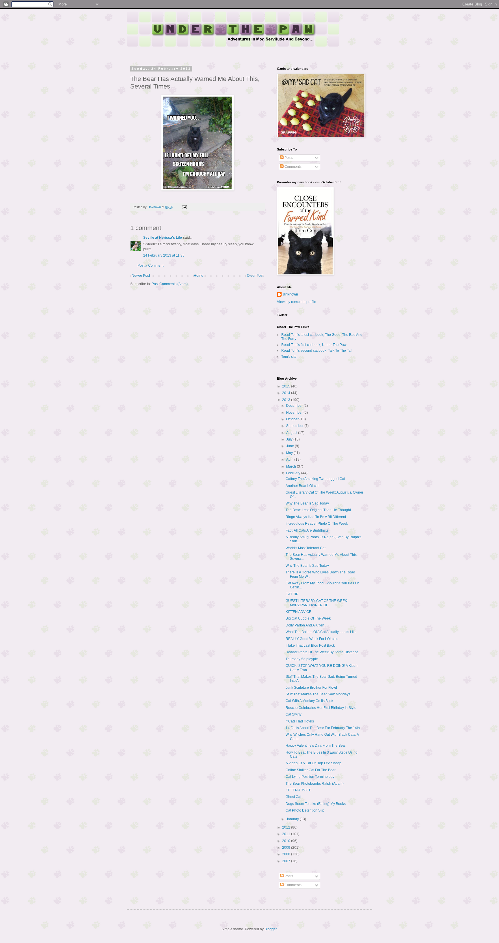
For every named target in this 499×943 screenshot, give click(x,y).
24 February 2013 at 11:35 (164, 255)
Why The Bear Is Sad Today (307, 503)
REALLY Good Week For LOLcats (312, 639)
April (290, 460)
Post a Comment (150, 265)
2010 (286, 841)
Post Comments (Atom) (170, 284)
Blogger (271, 929)
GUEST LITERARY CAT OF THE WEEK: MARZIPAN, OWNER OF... (317, 603)
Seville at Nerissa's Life (162, 238)
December (295, 406)
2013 (286, 400)
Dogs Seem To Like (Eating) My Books (316, 804)
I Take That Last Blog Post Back (310, 645)
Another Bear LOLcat (302, 486)
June (290, 446)
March (291, 466)
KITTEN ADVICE (298, 612)
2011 (286, 834)
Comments (292, 167)
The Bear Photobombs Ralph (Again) (315, 784)
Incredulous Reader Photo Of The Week (317, 524)
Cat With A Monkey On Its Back (309, 701)
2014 (286, 393)
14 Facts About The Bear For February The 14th (323, 728)
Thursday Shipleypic (302, 659)
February (293, 473)
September (295, 426)
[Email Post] (184, 207)
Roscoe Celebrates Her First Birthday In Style (321, 708)
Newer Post (141, 276)
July (289, 439)
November (295, 413)
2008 (286, 854)
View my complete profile (296, 302)
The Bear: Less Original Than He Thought (318, 510)
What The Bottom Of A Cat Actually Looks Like (321, 632)
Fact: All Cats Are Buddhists (307, 530)
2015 (286, 386)
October (292, 419)
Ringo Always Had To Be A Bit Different (316, 517)
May (290, 453)
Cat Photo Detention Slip (305, 810)
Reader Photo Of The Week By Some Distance (322, 652)
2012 (286, 827)
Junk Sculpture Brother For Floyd (311, 688)
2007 (286, 861)
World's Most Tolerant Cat (305, 548)
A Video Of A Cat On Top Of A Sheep (313, 763)
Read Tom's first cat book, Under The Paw (314, 345)
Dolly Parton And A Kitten (305, 625)
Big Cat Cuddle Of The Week (308, 618)
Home (198, 276)
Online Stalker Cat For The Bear (311, 770)
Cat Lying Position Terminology (310, 777)
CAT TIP (292, 594)
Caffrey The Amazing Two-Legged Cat (315, 479)
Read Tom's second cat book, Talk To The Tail (316, 351)
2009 (286, 848)
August (292, 433)
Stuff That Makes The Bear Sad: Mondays (318, 694)
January (293, 819)
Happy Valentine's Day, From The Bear (316, 746)
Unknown (290, 294)
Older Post (255, 276)
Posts (288, 158)
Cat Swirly (293, 714)
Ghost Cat (293, 797)
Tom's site (289, 357)
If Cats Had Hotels (300, 721)
